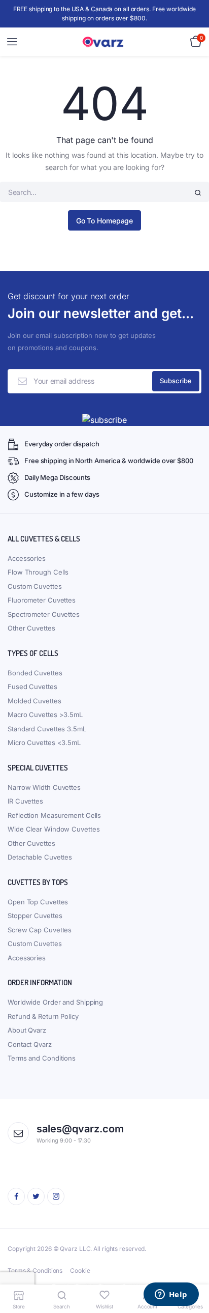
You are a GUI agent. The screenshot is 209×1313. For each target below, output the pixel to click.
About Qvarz (27, 1030)
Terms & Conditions (35, 1270)
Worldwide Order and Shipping (55, 1002)
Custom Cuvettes (35, 586)
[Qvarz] (104, 42)
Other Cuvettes (31, 628)
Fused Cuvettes (32, 686)
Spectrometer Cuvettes (44, 614)
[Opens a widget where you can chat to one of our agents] (171, 1295)
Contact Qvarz (30, 1044)
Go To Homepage (104, 220)
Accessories (27, 558)
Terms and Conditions (42, 1058)
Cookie (80, 1270)
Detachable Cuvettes (40, 857)
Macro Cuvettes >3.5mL (45, 714)
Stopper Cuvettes (35, 915)
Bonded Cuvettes (35, 673)
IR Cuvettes (25, 801)
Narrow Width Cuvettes (44, 787)
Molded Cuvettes (34, 701)
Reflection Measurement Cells (54, 815)
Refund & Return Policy (43, 1016)
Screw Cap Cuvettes (40, 930)
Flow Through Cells (38, 572)
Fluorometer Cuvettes (42, 600)
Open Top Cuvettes (38, 902)
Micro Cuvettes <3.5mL (44, 742)
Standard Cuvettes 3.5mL (47, 729)
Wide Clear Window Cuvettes (53, 829)
